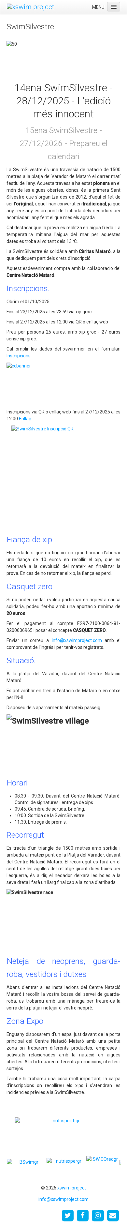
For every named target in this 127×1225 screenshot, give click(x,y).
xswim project (71, 1187)
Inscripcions (19, 355)
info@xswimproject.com (77, 640)
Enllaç (25, 418)
